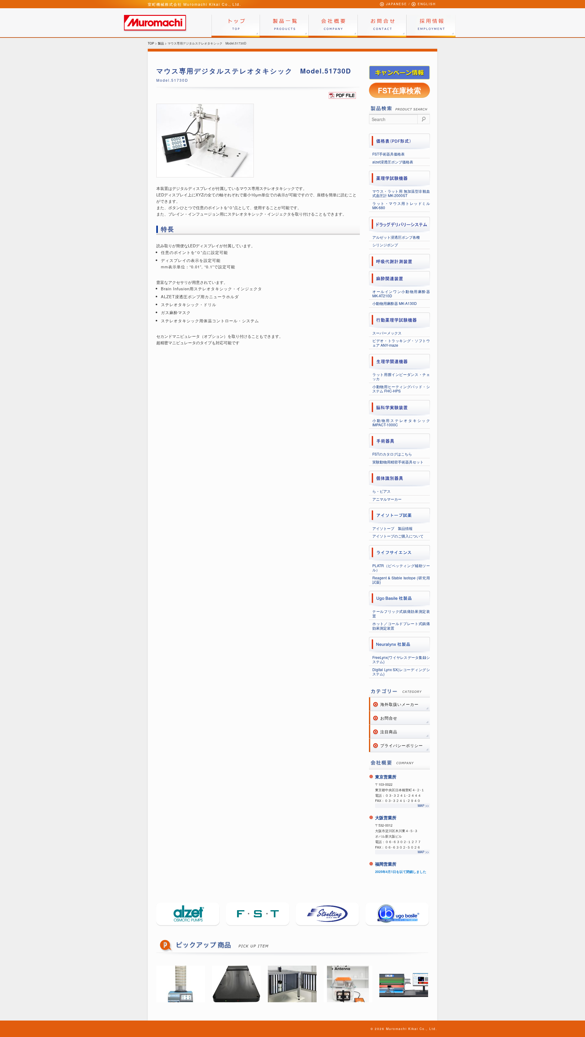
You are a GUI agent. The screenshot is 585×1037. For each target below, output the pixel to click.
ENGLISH (427, 4)
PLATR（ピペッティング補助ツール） (401, 567)
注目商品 (388, 732)
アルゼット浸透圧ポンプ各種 (396, 237)
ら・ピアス (381, 491)
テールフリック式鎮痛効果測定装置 (401, 613)
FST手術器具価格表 (388, 153)
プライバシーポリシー (401, 745)
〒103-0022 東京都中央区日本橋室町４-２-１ (399, 787)
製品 (161, 43)
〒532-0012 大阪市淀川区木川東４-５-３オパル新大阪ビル (396, 831)
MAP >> (423, 805)
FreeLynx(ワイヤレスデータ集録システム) (401, 659)
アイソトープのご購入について (398, 535)
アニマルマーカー (387, 499)
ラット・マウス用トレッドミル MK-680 (401, 205)
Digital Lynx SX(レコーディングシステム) (401, 671)
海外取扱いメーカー (399, 704)
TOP (151, 43)
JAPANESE (396, 4)
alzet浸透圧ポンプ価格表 (392, 161)
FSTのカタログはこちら (392, 453)
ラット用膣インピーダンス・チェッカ (401, 376)
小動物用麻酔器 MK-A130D (394, 303)
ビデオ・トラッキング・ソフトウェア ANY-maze (401, 342)
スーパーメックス (387, 332)
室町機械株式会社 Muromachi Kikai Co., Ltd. (194, 4)
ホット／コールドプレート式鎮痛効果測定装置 (401, 625)
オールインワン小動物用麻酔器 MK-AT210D (401, 293)
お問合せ (388, 718)
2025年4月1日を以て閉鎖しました (400, 871)
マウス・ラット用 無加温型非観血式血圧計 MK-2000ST (401, 193)
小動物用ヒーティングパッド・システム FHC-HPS (401, 388)
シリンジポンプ (385, 244)
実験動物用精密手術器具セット (398, 461)
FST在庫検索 (399, 90)
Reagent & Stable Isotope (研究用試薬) (401, 580)
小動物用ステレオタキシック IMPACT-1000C (401, 422)
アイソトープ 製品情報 (392, 528)
